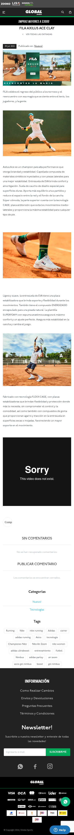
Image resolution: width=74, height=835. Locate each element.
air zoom (52, 657)
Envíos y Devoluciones (37, 698)
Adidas (51, 631)
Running (10, 631)
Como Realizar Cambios (37, 690)
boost (40, 664)
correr (63, 631)
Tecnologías (37, 609)
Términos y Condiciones (37, 713)
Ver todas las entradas (39, 35)
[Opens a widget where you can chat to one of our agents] (59, 830)
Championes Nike (17, 644)
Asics (38, 637)
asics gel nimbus (22, 664)
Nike (22, 631)
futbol (59, 651)
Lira (14, 1)
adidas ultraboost (20, 651)
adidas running (23, 637)
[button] (62, 12)
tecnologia (52, 637)
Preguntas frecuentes (37, 706)
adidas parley (36, 657)
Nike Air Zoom (39, 644)
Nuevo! (38, 46)
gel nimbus (54, 664)
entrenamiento (42, 651)
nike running (36, 631)
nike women (58, 644)
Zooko (4, 1)
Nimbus (20, 657)
